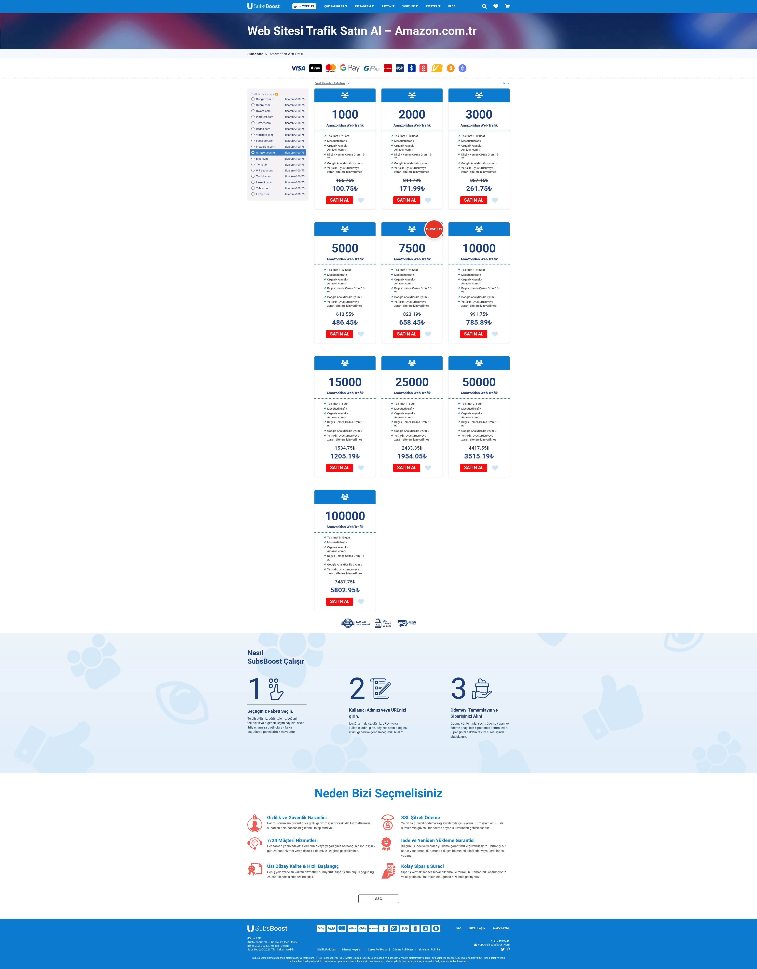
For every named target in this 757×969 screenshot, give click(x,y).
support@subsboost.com (494, 944)
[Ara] (484, 6)
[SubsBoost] (267, 928)
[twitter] (503, 949)
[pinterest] (508, 949)
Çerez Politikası (377, 949)
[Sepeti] (507, 6)
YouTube (408, 6)
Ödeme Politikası (402, 949)
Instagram (363, 6)
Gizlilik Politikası (326, 949)
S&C (378, 899)
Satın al (339, 200)
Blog (452, 6)
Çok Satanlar (334, 6)
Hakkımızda (501, 928)
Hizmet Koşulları (352, 949)
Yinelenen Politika (429, 949)
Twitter (431, 6)
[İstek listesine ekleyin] (361, 200)
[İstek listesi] (495, 6)
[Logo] (263, 6)
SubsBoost (255, 54)
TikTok (387, 6)
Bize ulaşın (477, 928)
